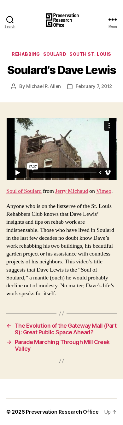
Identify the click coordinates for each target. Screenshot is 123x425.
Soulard (55, 54)
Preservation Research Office (62, 412)
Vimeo (103, 191)
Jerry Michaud (71, 191)
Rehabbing (26, 54)
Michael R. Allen (43, 86)
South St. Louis (90, 54)
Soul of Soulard (24, 191)
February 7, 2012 (94, 86)
